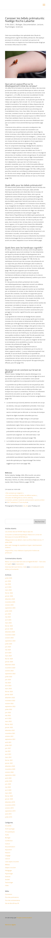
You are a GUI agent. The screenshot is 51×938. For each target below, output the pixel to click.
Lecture (40, 24)
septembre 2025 (10, 608)
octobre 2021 (9, 736)
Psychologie (10, 27)
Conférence (9, 841)
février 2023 (9, 691)
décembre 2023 (10, 665)
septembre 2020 (10, 775)
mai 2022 (8, 715)
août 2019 (8, 814)
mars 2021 (8, 757)
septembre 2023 (10, 674)
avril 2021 (8, 754)
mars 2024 (8, 656)
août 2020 (8, 778)
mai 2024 (8, 650)
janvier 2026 (9, 596)
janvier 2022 (9, 727)
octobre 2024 (9, 638)
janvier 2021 (9, 763)
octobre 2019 (9, 808)
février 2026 (9, 593)
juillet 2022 (8, 709)
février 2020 (9, 796)
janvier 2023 (9, 694)
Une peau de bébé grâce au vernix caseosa (18, 497)
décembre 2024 (10, 632)
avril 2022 (8, 718)
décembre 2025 (10, 599)
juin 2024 (8, 647)
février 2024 (9, 659)
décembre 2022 (10, 697)
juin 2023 (8, 679)
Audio (7, 835)
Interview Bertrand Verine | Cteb (15, 567)
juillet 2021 (8, 745)
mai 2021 (8, 751)
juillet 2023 (8, 676)
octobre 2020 (9, 772)
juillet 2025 (8, 611)
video (7, 885)
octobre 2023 (9, 671)
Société (7, 879)
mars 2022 (8, 721)
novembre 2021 (10, 733)
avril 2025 (8, 620)
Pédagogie (8, 870)
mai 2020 (8, 787)
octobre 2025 (9, 605)
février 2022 (9, 724)
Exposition (8, 850)
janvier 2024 (9, 662)
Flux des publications (12, 897)
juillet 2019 (8, 817)
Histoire (7, 853)
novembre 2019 (10, 805)
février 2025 (9, 626)
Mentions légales (10, 925)
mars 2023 (8, 688)
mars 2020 (8, 793)
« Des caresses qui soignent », (14, 493)
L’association (20, 564)
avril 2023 (8, 685)
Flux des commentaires (12, 900)
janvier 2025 (9, 629)
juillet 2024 (8, 644)
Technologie (9, 882)
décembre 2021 (10, 730)
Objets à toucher (10, 867)
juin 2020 (8, 784)
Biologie (19, 24)
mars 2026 (8, 590)
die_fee (25, 506)
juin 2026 (8, 581)
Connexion (8, 894)
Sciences (19, 27)
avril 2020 (8, 790)
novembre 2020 (10, 769)
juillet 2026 (8, 578)
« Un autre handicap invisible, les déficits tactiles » (21, 495)
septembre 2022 (10, 706)
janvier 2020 (9, 799)
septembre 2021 (10, 739)
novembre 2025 (10, 602)
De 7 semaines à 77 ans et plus (17, 502)
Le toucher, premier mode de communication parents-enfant (24, 500)
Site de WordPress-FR (12, 903)
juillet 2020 (8, 781)
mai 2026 (8, 584)
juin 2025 (8, 614)
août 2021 (8, 742)
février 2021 (9, 760)
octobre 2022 (9, 703)
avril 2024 (8, 653)
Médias (7, 864)
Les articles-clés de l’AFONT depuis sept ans (19, 532)
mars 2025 (8, 623)
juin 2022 (8, 712)
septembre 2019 (10, 811)
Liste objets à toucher (12, 862)
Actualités (8, 826)
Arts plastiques (10, 832)
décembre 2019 (10, 802)
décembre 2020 (10, 766)
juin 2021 (8, 748)
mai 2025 (8, 617)
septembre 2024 (10, 641)
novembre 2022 (10, 700)
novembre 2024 (10, 635)
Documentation (29, 24)
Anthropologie (9, 829)
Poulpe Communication (24, 918)
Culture (7, 844)
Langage (7, 855)
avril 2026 (8, 587)
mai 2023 (8, 683)
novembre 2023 (10, 668)
